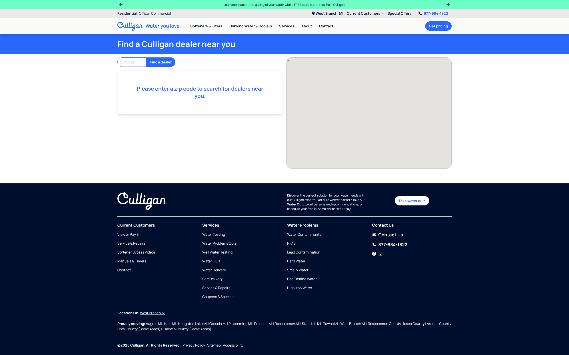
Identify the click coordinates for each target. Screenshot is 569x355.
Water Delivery (214, 270)
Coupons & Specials (218, 296)
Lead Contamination (303, 252)
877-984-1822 (436, 13)
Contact (326, 26)
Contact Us (390, 235)
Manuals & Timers (131, 261)
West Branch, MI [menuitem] (329, 13)
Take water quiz (412, 200)
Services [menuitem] (286, 26)
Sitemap (214, 345)
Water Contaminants (304, 234)
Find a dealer (161, 62)
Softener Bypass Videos (136, 252)
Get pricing (438, 26)
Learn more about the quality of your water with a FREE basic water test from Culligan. (284, 4)
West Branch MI (152, 312)
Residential (127, 13)
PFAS (291, 243)
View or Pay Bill (129, 234)
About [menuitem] (306, 26)
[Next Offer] (448, 4)
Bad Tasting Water (302, 278)
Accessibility (233, 345)
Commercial (161, 13)
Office (144, 13)
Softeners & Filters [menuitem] (206, 26)
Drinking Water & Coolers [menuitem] (250, 26)
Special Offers (399, 13)
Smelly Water (298, 270)
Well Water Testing (217, 252)
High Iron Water (299, 287)
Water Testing (213, 234)
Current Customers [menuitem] (364, 13)
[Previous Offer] (120, 4)
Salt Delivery (212, 278)
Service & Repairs (131, 243)
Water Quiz (211, 261)
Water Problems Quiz (219, 243)
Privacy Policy (193, 345)
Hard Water (296, 261)
